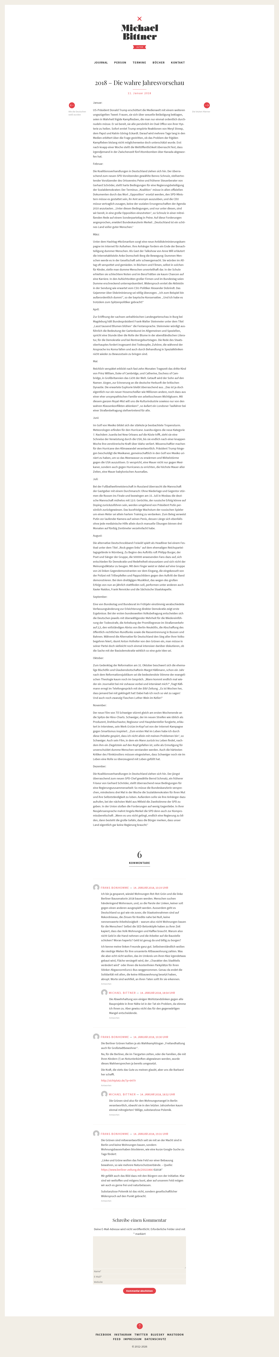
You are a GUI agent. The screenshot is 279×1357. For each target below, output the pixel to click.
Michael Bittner (122, 993)
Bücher (159, 62)
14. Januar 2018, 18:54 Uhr (157, 993)
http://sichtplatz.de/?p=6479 (118, 1080)
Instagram (123, 1334)
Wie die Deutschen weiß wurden (77, 113)
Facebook (103, 1334)
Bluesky (157, 1334)
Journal (101, 62)
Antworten (106, 983)
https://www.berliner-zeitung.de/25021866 (127, 1169)
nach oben (139, 1326)
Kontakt (178, 62)
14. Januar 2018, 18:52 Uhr (157, 1094)
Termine (139, 62)
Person (120, 62)
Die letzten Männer (201, 111)
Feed (117, 1339)
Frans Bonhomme (115, 888)
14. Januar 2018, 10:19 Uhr (150, 888)
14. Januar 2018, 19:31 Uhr (150, 1134)
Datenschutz (155, 1339)
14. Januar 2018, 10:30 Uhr (150, 1037)
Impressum (133, 1339)
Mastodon (175, 1334)
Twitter (141, 1334)
